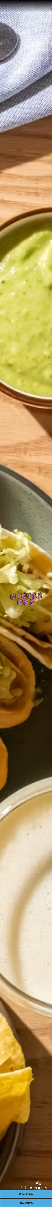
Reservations (26, 1202)
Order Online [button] (26, 1193)
